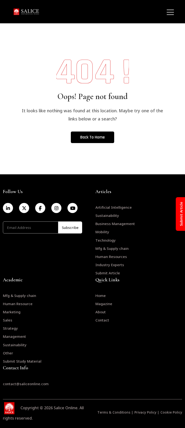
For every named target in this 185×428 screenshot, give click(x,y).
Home (100, 295)
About (100, 311)
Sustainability (107, 215)
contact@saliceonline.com (26, 383)
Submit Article (107, 273)
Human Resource (18, 303)
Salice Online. (66, 407)
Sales (7, 320)
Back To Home (92, 137)
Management (14, 336)
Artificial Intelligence (113, 207)
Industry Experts (109, 264)
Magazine (103, 303)
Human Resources (111, 256)
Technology (105, 240)
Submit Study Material (22, 361)
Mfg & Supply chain (112, 248)
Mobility (102, 231)
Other (8, 353)
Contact (102, 320)
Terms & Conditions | (115, 412)
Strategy (10, 328)
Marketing (11, 311)
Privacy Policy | (146, 412)
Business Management (115, 223)
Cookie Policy (171, 412)
